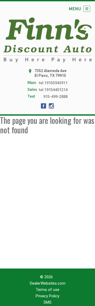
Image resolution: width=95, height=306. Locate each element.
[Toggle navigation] (79, 8)
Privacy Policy (47, 296)
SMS (47, 302)
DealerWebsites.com (47, 283)
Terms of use (47, 289)
